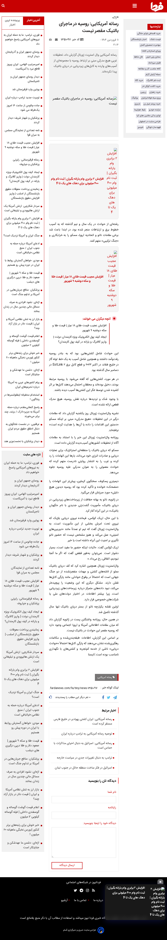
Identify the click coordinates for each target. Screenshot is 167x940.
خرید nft (139, 80)
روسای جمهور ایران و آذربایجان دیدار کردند (22, 54)
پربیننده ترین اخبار (12, 22)
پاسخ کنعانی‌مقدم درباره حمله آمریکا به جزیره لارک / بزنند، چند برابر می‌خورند (22, 412)
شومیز (140, 127)
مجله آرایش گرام (153, 74)
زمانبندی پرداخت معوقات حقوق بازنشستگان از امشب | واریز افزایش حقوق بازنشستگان (22, 193)
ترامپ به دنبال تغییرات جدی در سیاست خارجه (84, 758)
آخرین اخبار (33, 20)
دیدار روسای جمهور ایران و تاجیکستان (25, 79)
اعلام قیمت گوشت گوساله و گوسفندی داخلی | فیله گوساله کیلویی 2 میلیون (23, 340)
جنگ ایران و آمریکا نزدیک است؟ (21, 235)
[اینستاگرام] (86, 890)
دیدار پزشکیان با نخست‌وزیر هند (22, 441)
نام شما (112, 792)
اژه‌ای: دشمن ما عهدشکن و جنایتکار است (25, 372)
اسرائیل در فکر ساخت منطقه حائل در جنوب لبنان (83, 768)
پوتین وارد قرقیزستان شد (26, 89)
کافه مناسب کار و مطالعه (149, 69)
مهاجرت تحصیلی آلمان (150, 45)
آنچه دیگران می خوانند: (96, 319)
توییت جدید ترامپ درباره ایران (22, 97)
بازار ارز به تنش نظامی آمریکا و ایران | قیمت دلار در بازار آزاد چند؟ (23, 324)
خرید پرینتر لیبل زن (152, 104)
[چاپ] (51, 39)
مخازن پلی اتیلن (153, 57)
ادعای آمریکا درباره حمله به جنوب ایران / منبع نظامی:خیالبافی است (25, 248)
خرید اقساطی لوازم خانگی (148, 33)
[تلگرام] (115, 697)
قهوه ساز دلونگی (153, 127)
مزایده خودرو (154, 110)
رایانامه (112, 808)
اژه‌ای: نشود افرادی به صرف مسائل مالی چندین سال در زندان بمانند (21, 307)
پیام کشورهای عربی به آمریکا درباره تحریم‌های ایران (24, 384)
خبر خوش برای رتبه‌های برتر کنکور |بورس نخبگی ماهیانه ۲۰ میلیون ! (23, 357)
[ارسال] (57, 39)
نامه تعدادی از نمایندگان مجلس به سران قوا (22, 132)
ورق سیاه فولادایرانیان (150, 98)
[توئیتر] (74, 890)
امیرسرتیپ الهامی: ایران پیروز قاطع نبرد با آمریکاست (23, 66)
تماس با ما (80, 900)
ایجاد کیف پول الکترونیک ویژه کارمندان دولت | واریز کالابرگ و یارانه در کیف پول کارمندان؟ (80, 339)
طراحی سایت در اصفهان (149, 122)
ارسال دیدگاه (67, 865)
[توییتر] (109, 697)
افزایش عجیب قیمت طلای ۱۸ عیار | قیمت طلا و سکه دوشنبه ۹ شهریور (77, 279)
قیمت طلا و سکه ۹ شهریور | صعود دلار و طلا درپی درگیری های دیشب (23, 277)
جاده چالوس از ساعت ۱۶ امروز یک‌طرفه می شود (23, 107)
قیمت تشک (155, 39)
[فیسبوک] (104, 697)
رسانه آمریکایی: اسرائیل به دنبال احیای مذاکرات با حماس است (83, 745)
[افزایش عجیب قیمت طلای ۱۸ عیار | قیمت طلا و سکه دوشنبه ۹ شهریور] (110, 279)
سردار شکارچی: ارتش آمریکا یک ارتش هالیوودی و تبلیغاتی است (22, 208)
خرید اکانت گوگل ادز (151, 86)
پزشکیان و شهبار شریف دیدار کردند (24, 120)
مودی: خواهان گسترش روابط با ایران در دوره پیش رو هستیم (22, 262)
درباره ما (98, 900)
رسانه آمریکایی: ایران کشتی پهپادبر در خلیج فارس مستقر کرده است (83, 721)
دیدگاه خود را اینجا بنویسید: (99, 823)
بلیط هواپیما (140, 110)
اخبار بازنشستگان (139, 39)
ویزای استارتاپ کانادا (151, 51)
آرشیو (64, 900)
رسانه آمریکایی (105, 677)
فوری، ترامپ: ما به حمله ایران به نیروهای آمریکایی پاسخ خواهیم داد (22, 39)
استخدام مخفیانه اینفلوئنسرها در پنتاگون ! (22, 397)
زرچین (143, 92)
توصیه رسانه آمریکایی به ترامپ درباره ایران (86, 734)
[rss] (92, 890)
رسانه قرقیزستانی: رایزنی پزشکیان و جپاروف (26, 162)
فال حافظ (138, 57)
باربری (137, 104)
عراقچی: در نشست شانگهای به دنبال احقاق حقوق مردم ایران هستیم (23, 429)
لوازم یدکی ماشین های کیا (148, 116)
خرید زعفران (154, 92)
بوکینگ (135, 98)
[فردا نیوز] (157, 7)
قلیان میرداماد (154, 63)
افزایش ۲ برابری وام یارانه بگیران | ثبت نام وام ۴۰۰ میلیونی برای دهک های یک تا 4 (126, 893)
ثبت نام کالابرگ (153, 80)
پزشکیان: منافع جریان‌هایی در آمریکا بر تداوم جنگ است (23, 292)
